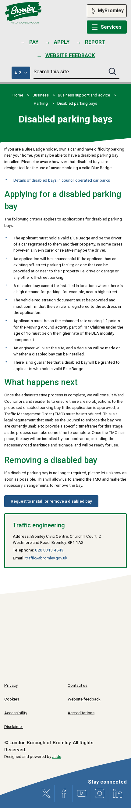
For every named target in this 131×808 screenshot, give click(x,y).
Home (17, 95)
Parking (41, 103)
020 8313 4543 (49, 550)
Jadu (56, 756)
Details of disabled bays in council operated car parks (61, 180)
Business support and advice (84, 95)
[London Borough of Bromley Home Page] (23, 13)
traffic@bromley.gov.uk (46, 557)
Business (41, 95)
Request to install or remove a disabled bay (51, 501)
